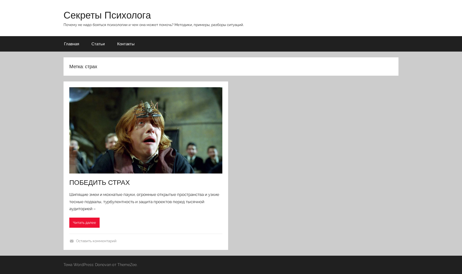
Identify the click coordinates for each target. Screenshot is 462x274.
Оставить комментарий (96, 241)
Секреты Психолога (107, 15)
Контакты (126, 43)
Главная (71, 43)
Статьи (98, 43)
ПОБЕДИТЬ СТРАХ (99, 182)
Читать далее (84, 223)
